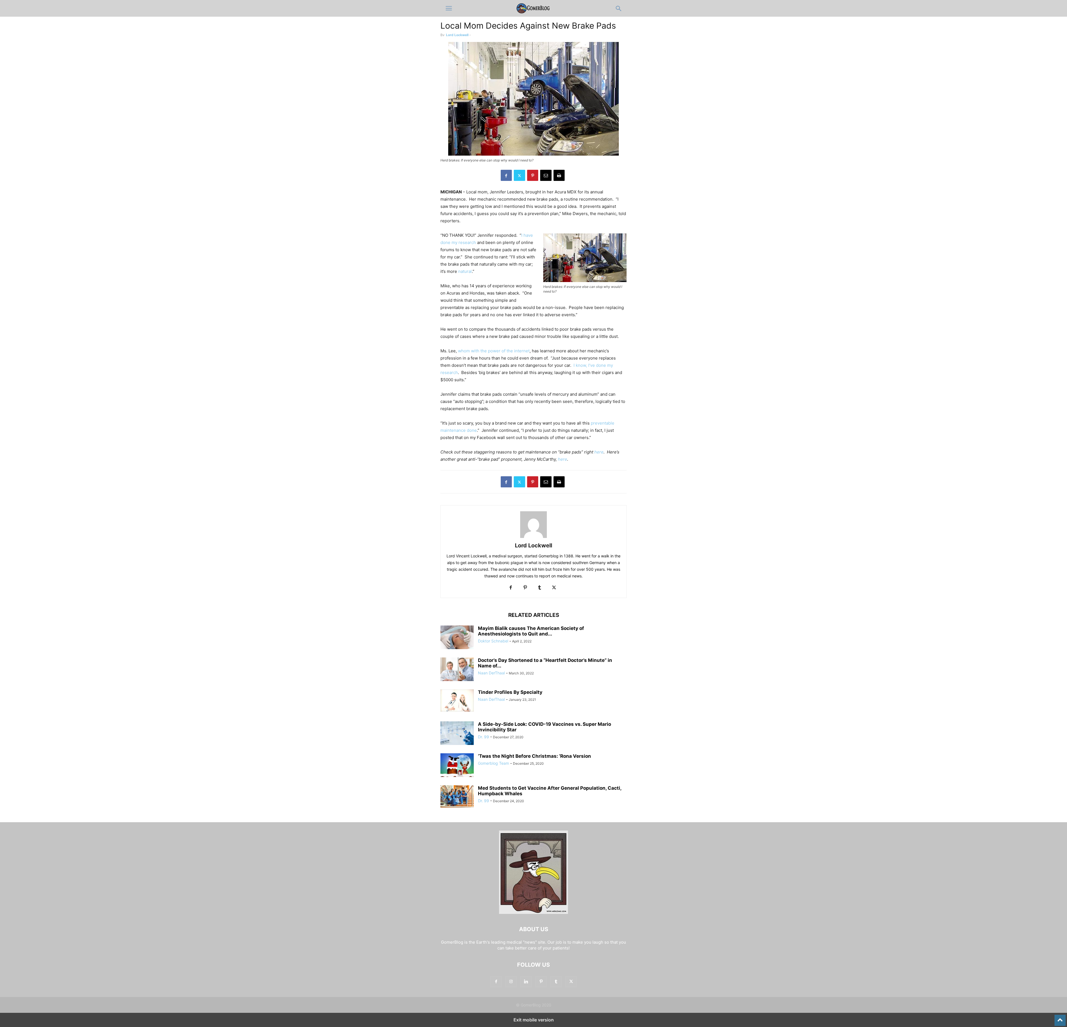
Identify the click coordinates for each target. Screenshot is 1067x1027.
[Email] (546, 175)
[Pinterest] (532, 175)
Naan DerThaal (491, 672)
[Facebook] (506, 175)
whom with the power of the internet (494, 350)
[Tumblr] (539, 587)
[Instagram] (511, 981)
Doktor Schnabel (493, 641)
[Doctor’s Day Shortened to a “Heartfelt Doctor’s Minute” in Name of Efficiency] (457, 669)
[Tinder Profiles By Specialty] (457, 700)
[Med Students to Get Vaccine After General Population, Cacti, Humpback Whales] (457, 796)
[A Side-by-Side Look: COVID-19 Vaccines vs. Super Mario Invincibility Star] (457, 733)
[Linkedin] (526, 981)
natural (465, 271)
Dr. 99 (483, 736)
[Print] (559, 175)
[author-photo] (533, 537)
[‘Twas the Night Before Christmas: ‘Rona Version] (457, 765)
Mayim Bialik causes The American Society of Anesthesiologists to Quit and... (531, 631)
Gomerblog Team (493, 763)
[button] (448, 8)
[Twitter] (519, 175)
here (599, 452)
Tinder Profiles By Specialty (510, 692)
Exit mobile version (533, 1020)
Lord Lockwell (457, 35)
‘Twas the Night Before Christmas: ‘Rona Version (534, 756)
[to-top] (1060, 1018)
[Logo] (533, 912)
